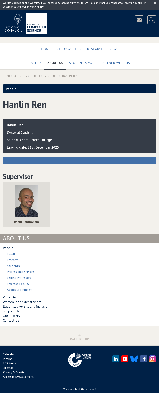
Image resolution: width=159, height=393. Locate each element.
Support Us (11, 311)
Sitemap (8, 368)
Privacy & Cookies (14, 372)
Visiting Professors (19, 278)
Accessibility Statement (18, 377)
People (36, 76)
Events (35, 62)
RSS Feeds (9, 363)
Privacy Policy (35, 6)
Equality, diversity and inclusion (26, 306)
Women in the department (22, 302)
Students (51, 76)
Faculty (12, 254)
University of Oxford (77, 389)
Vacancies (10, 297)
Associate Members (19, 289)
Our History (11, 315)
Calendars (9, 354)
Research (95, 49)
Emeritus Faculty (18, 284)
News (113, 49)
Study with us (68, 49)
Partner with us (115, 62)
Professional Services (21, 272)
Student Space (82, 62)
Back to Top (79, 339)
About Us (56, 62)
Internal (8, 359)
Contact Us (11, 320)
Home (46, 49)
